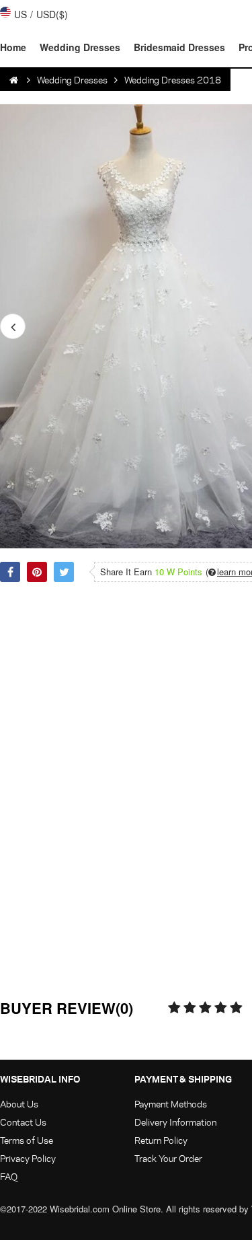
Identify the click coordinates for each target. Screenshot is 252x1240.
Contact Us (23, 1122)
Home (13, 47)
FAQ (8, 1176)
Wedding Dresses (80, 47)
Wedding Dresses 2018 (172, 79)
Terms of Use (26, 1140)
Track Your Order (168, 1158)
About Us (19, 1103)
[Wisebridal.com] (14, 80)
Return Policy (160, 1140)
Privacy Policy (28, 1158)
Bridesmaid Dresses (179, 47)
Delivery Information (175, 1122)
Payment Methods (170, 1103)
